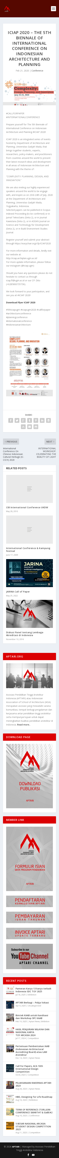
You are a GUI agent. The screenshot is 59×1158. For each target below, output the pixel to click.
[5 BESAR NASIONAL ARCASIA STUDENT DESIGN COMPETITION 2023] (10, 1126)
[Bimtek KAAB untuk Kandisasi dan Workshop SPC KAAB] (10, 1017)
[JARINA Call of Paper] (29, 573)
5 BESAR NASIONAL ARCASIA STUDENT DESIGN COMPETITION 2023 (33, 1126)
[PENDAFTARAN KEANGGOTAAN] (29, 906)
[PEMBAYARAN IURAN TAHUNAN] (29, 922)
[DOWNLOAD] (29, 807)
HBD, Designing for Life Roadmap (34, 1096)
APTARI (16, 1146)
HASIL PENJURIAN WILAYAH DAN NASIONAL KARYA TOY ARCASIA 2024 (32, 1032)
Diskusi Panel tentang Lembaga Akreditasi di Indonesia (24, 634)
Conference (37, 70)
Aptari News (34, 1021)
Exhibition (32, 994)
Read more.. (23, 724)
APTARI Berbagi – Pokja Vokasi (32, 1002)
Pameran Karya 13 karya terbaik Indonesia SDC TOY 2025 (33, 990)
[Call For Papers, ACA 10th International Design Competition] (10, 1068)
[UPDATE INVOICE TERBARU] (29, 938)
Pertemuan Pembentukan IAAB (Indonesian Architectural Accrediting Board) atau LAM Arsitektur (32, 1050)
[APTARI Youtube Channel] (29, 968)
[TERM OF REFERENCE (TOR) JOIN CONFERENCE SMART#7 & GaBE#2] (10, 1112)
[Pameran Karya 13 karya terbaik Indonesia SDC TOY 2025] (10, 991)
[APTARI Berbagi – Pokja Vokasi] (10, 1005)
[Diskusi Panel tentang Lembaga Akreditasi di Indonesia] (29, 614)
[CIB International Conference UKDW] (29, 489)
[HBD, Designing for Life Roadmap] (10, 1099)
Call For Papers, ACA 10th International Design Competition (29, 1069)
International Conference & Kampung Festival (28, 549)
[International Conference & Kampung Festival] (29, 529)
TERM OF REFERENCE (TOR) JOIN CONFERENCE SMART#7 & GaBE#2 (34, 1111)
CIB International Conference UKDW (27, 507)
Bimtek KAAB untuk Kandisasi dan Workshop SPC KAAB (32, 1017)
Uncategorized (34, 1005)
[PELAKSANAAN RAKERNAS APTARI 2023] (10, 1085)
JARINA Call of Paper (18, 591)
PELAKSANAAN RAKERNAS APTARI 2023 (33, 1084)
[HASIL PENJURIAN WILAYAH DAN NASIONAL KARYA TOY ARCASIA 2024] (10, 1031)
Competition (33, 1038)
